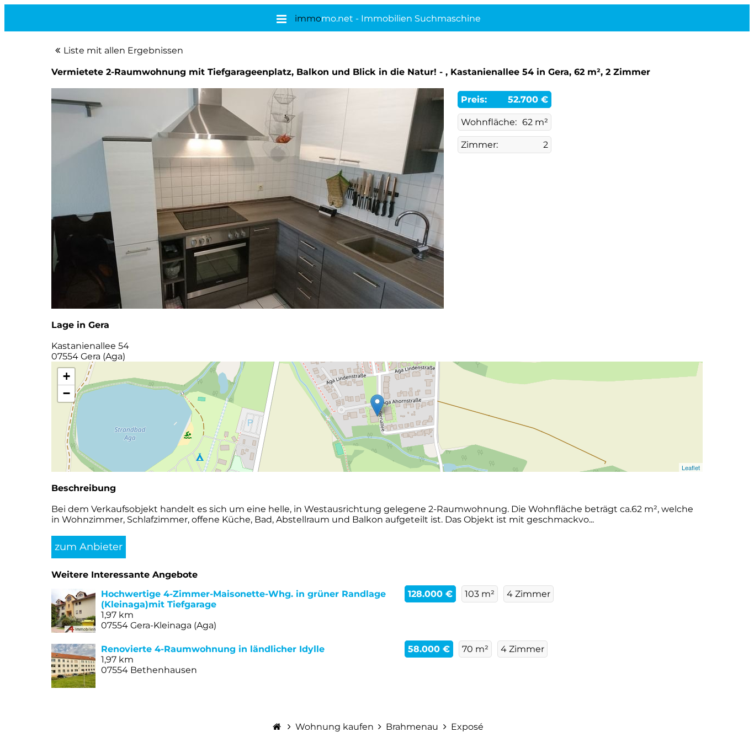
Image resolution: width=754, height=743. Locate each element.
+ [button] (66, 376)
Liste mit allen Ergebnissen (123, 50)
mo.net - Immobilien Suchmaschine (388, 18)
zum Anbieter (89, 547)
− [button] (66, 393)
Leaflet (691, 467)
